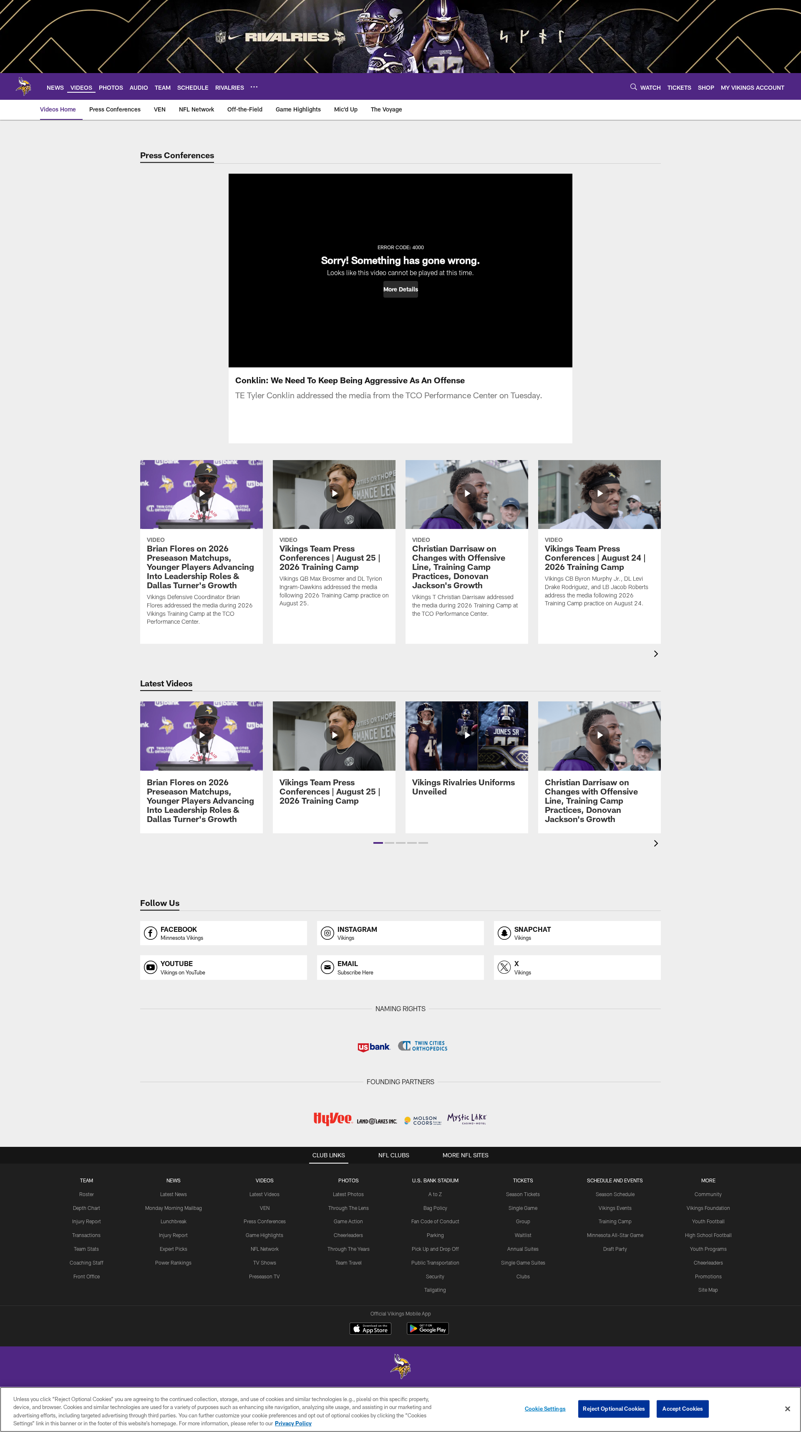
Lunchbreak (173, 1221)
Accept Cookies (682, 1408)
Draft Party (615, 1249)
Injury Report (86, 1221)
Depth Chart (86, 1208)
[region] (400, 1409)
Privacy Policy (293, 1423)
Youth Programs (708, 1249)
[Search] (633, 86)
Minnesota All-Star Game (615, 1235)
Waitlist (523, 1235)
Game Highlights (264, 1235)
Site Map (708, 1290)
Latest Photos (348, 1194)
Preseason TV (264, 1276)
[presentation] (657, 654)
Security (435, 1276)
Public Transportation (435, 1262)
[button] (400, 289)
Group (523, 1221)
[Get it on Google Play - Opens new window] (428, 1333)
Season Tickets (523, 1194)
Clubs (523, 1276)
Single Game (523, 1208)
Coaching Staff (86, 1262)
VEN (265, 1208)
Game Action (348, 1221)
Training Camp (615, 1221)
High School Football (708, 1235)
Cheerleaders (348, 1235)
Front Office (86, 1276)
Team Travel (348, 1262)
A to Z (435, 1194)
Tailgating (435, 1290)
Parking (435, 1235)
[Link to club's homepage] (23, 86)
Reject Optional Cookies (614, 1408)
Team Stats (86, 1249)
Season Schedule (615, 1194)
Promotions (708, 1276)
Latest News (173, 1194)
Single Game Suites (523, 1262)
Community (708, 1194)
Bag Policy (435, 1208)
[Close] (787, 1408)
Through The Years (348, 1249)
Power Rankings (173, 1262)
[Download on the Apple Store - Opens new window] (370, 1330)
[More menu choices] (254, 86)
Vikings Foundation (708, 1208)
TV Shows (264, 1262)
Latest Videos (264, 1194)
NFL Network (265, 1249)
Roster (86, 1194)
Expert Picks (173, 1249)
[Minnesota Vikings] (400, 1367)
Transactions (86, 1235)
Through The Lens (348, 1208)
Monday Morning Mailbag (173, 1208)
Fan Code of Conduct (435, 1221)
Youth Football (708, 1221)
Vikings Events (615, 1208)
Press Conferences (265, 1221)
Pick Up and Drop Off (435, 1249)
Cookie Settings (545, 1408)
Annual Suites (523, 1249)
